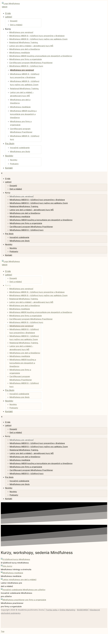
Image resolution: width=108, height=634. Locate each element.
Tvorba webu (52, 610)
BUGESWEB (82, 610)
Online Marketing (67, 610)
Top (2, 631)
